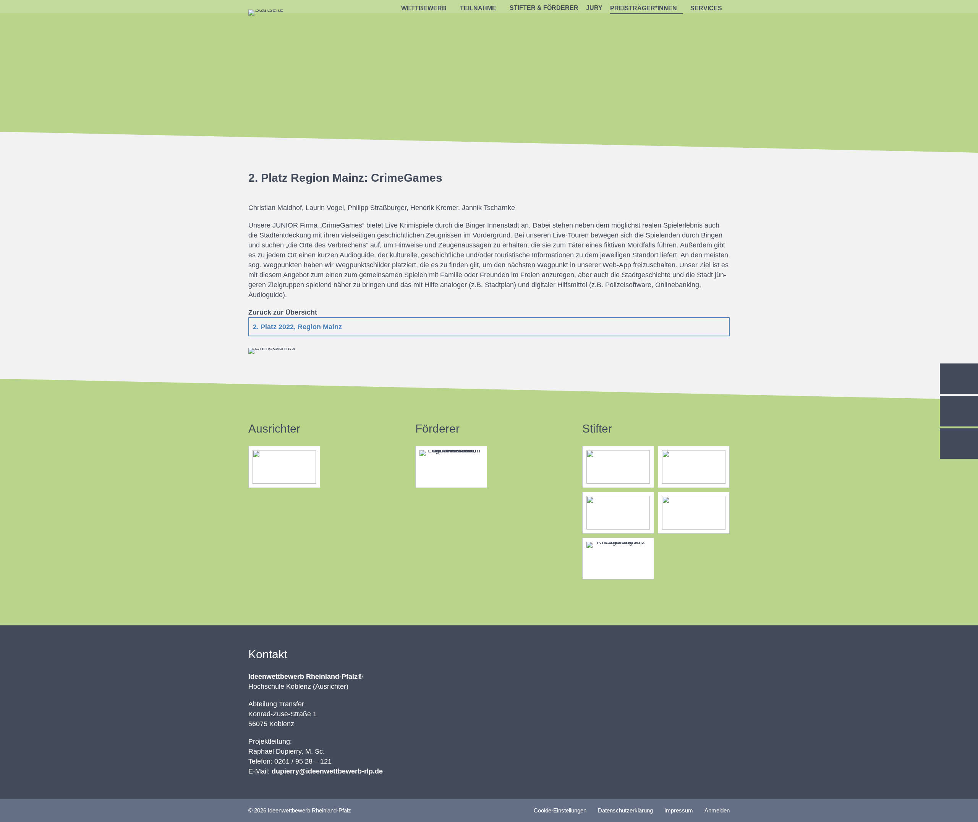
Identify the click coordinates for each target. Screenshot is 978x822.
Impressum (678, 810)
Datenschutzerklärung (625, 810)
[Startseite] (265, 9)
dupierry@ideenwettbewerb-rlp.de (327, 771)
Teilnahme (478, 8)
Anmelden (717, 810)
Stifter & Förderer (544, 8)
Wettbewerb (424, 8)
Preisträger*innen (643, 8)
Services (706, 8)
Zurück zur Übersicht (282, 312)
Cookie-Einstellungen (560, 810)
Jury (594, 8)
